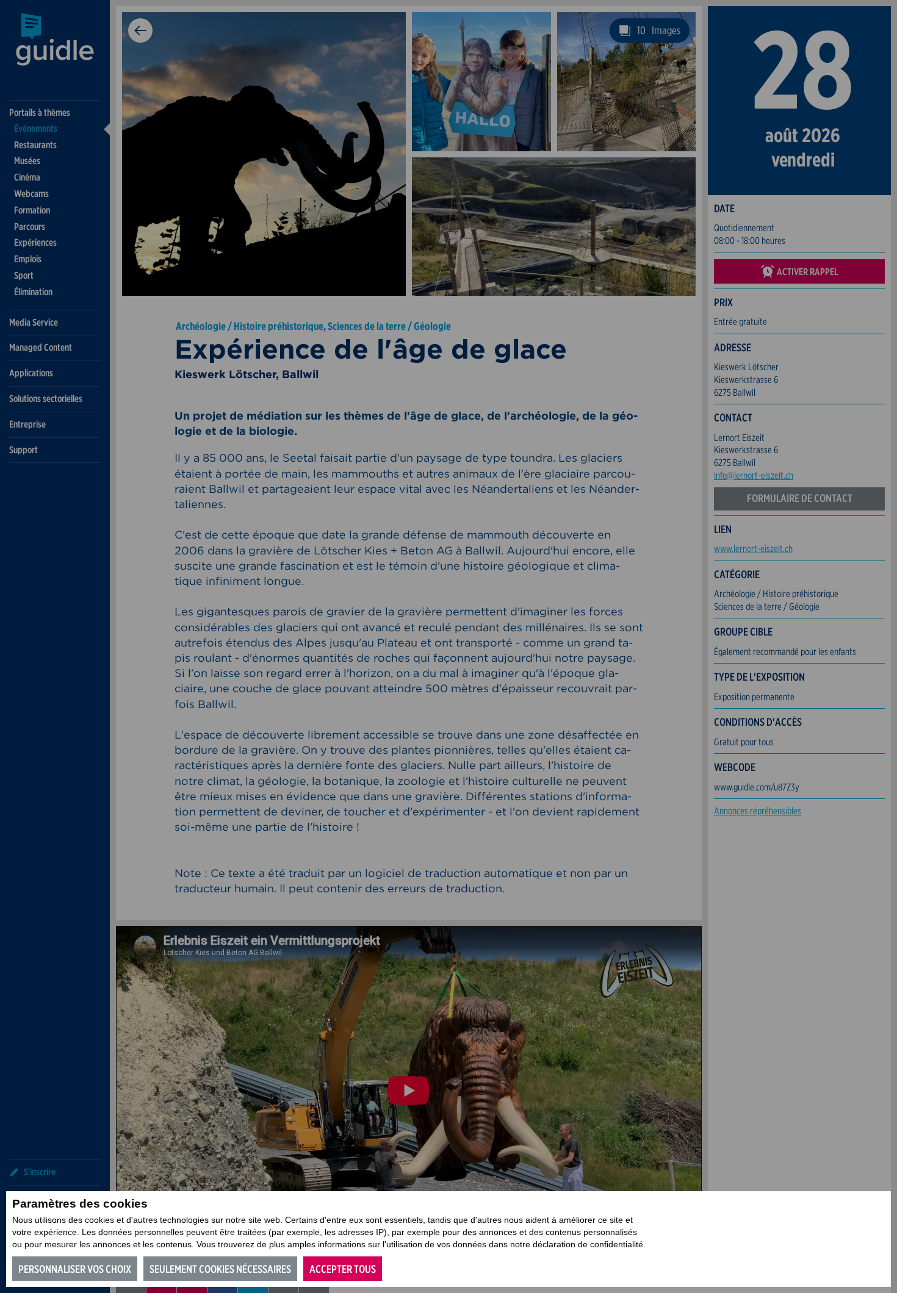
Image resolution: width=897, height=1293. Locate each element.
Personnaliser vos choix (74, 1269)
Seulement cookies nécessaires (220, 1269)
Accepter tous (342, 1269)
